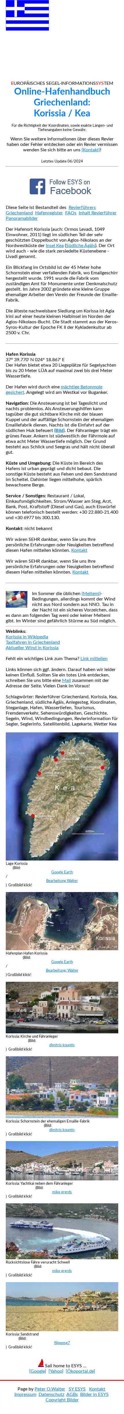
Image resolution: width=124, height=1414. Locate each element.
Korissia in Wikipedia (27, 637)
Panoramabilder (22, 218)
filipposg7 (62, 1343)
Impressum (25, 1394)
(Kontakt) (91, 150)
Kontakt (79, 550)
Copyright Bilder (62, 1400)
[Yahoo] (55, 1371)
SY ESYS (77, 1389)
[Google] (37, 1371)
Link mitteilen (94, 658)
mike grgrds (62, 1192)
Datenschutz (51, 1394)
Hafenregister (49, 213)
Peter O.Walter (50, 1389)
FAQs (70, 213)
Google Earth (62, 872)
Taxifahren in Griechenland (33, 642)
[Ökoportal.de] (80, 1371)
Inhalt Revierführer (98, 213)
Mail (66, 680)
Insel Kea (55, 245)
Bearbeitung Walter (62, 881)
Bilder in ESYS (94, 1394)
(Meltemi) (91, 593)
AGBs (72, 1394)
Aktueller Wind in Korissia (32, 648)
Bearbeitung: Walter (62, 970)
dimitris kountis (62, 1045)
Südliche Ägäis (80, 245)
